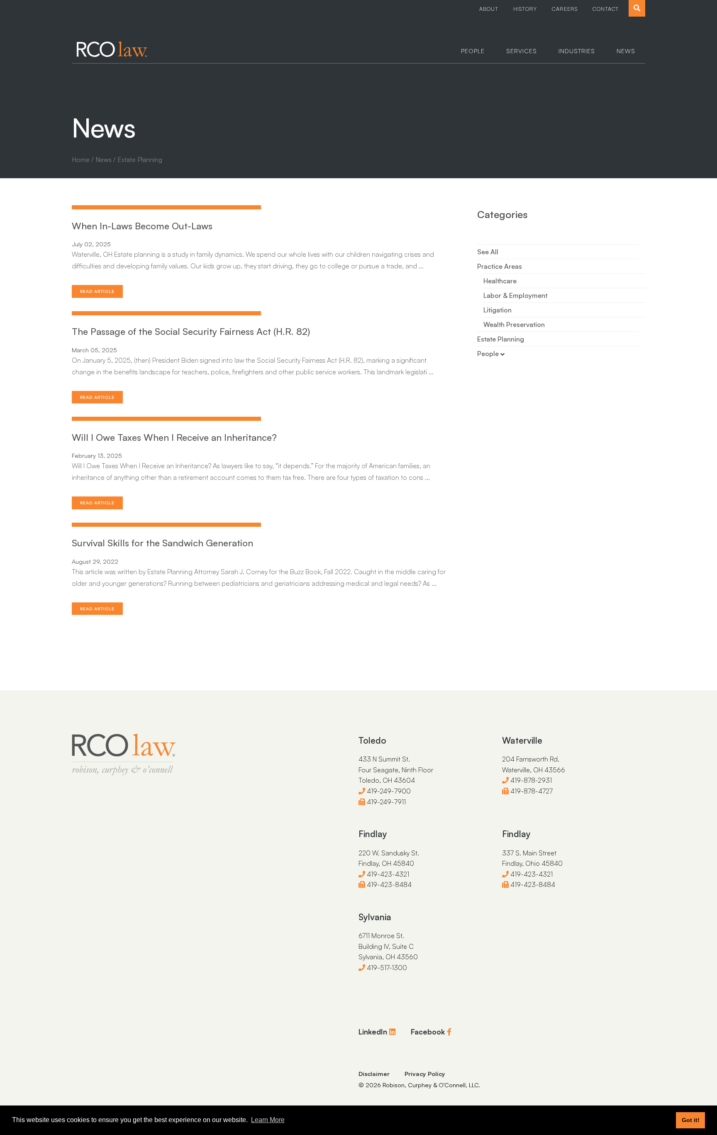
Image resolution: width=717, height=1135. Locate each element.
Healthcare (500, 281)
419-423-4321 (387, 874)
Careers (565, 8)
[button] (637, 8)
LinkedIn (373, 1031)
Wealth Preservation (514, 324)
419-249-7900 (388, 791)
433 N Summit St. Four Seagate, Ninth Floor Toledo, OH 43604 (395, 769)
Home (81, 159)
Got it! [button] (691, 1120)
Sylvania (374, 916)
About (488, 8)
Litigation (497, 310)
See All (487, 252)
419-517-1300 (386, 967)
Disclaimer (374, 1073)
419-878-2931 (530, 780)
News (626, 50)
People (473, 50)
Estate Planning (500, 339)
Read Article (97, 291)
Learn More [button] (268, 1119)
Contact (606, 8)
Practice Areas (499, 266)
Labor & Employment (515, 295)
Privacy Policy (425, 1073)
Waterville (522, 740)
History (525, 8)
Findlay (372, 833)
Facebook (429, 1031)
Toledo (372, 740)
